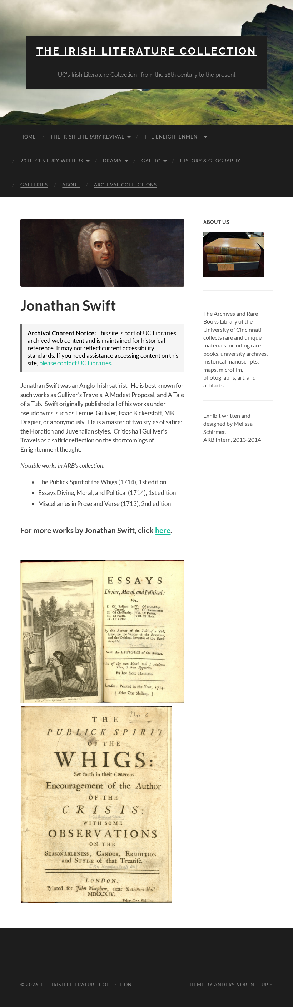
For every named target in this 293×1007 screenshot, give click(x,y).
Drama (112, 161)
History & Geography (210, 161)
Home (28, 137)
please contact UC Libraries (75, 363)
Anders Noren (234, 984)
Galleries (34, 184)
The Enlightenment (172, 137)
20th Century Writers (51, 161)
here (162, 530)
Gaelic (150, 161)
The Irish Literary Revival (87, 137)
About (71, 184)
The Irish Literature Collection (146, 51)
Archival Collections (125, 184)
